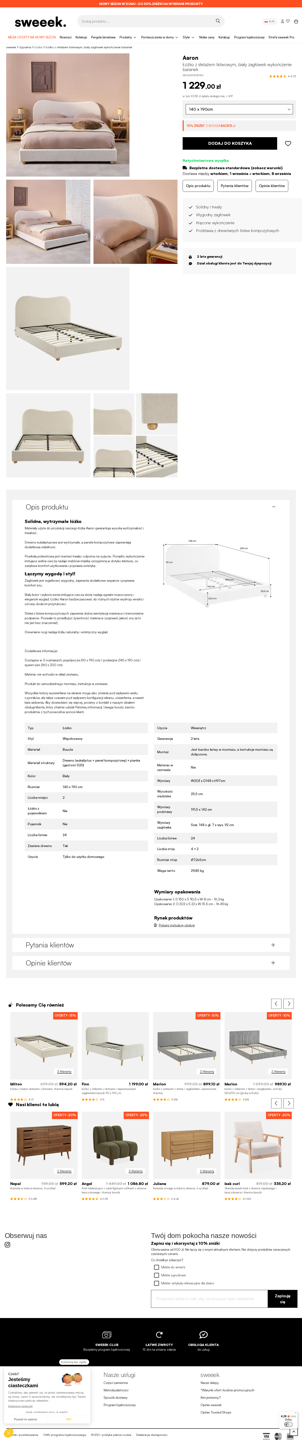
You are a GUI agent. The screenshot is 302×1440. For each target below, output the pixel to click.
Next (289, 1004)
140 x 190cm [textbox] (201, 109)
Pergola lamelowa (103, 37)
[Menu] (295, 1413)
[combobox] (239, 109)
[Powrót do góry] (294, 1432)
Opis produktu (198, 185)
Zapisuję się (282, 1298)
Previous (276, 1004)
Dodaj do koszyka (230, 143)
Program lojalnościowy (249, 37)
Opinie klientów (272, 185)
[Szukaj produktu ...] (218, 21)
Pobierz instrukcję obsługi (177, 925)
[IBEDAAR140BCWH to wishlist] (286, 143)
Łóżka (38, 47)
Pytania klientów (235, 185)
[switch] (288, 1424)
